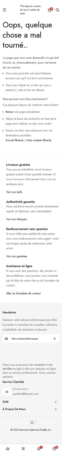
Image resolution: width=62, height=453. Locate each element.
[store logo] (31, 10)
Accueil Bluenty (14, 140)
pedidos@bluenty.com (25, 394)
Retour (9, 112)
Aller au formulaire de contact (23, 293)
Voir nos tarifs (14, 192)
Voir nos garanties (16, 256)
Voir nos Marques (16, 219)
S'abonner (54, 338)
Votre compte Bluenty (38, 140)
